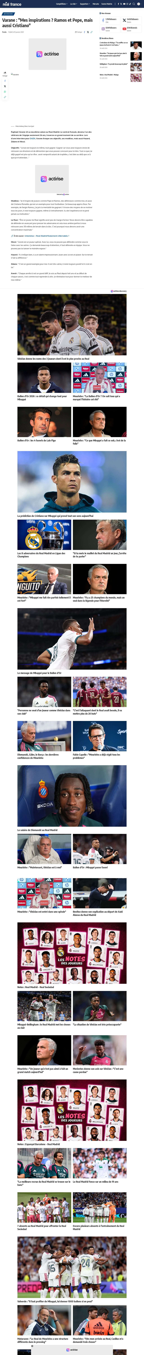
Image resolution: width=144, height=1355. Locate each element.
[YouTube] (124, 4)
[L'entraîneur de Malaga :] (136, 45)
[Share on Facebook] (84, 32)
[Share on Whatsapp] (5, 91)
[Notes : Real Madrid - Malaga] (136, 78)
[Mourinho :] (136, 56)
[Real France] (17, 4)
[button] (115, 4)
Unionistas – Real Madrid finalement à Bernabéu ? (47, 236)
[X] (121, 4)
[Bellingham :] (136, 67)
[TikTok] (130, 4)
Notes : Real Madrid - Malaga (109, 75)
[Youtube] (131, 29)
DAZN (32, 138)
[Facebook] (118, 4)
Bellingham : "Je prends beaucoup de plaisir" (114, 64)
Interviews (8, 14)
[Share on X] (88, 32)
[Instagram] (127, 4)
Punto (4, 32)
